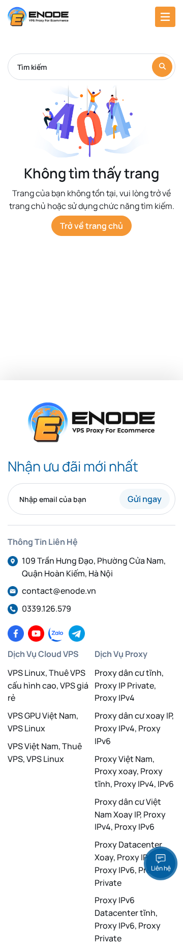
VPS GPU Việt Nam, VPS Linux (43, 722)
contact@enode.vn (59, 590)
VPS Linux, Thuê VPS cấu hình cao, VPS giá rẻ (48, 685)
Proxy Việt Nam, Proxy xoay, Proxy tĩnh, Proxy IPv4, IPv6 (134, 771)
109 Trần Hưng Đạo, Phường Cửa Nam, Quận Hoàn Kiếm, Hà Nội (94, 567)
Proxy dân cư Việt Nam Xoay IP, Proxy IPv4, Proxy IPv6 (130, 814)
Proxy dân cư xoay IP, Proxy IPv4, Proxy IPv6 (134, 728)
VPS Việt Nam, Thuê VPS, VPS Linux (45, 752)
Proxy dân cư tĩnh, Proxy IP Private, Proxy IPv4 (129, 685)
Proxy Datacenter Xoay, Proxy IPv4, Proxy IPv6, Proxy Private (128, 863)
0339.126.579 (46, 608)
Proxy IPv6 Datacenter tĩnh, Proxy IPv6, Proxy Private (128, 918)
